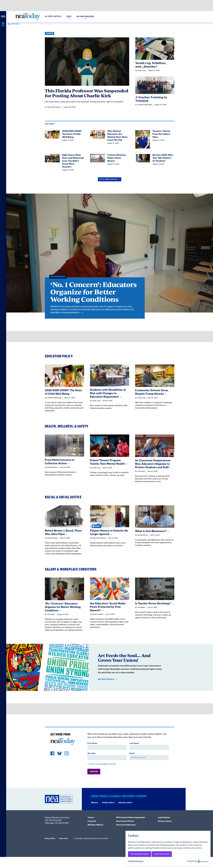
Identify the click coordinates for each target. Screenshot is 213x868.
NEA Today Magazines (85, 16)
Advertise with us (125, 803)
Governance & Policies (125, 821)
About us (94, 803)
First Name (92, 743)
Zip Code (91, 753)
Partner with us (108, 803)
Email (131, 753)
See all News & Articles (108, 179)
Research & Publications (126, 825)
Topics (69, 16)
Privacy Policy (50, 838)
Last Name (134, 743)
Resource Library (165, 821)
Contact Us (92, 821)
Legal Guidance (164, 817)
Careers (91, 817)
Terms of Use (63, 838)
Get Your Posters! (106, 679)
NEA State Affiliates (95, 825)
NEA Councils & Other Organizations (130, 817)
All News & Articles (53, 16)
